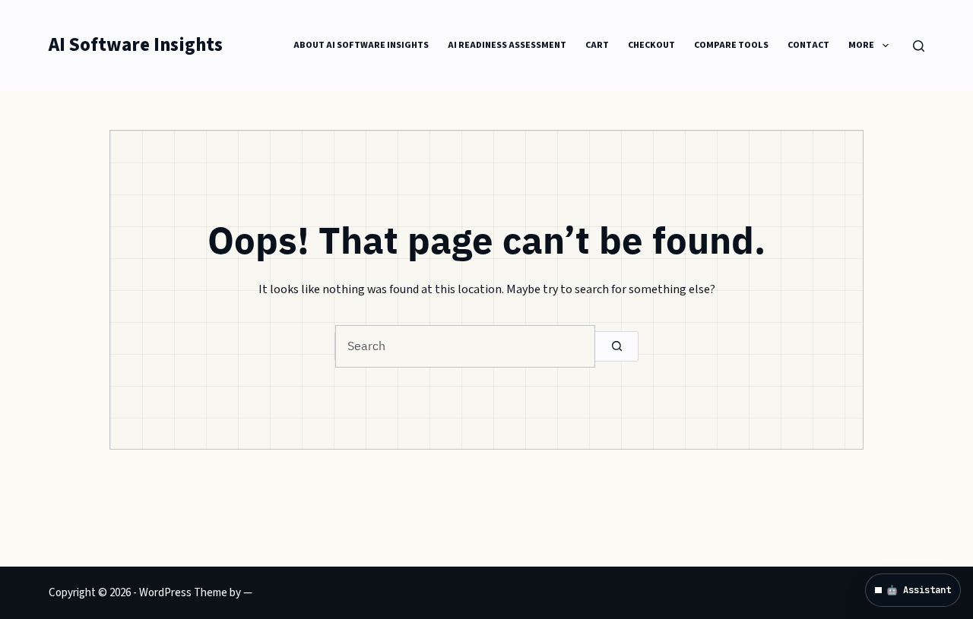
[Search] (918, 45)
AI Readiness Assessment (507, 45)
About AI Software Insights (361, 45)
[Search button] (616, 346)
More (861, 45)
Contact (808, 45)
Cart (597, 45)
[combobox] (465, 346)
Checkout (651, 45)
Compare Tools (731, 45)
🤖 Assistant (918, 590)
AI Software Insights (136, 45)
